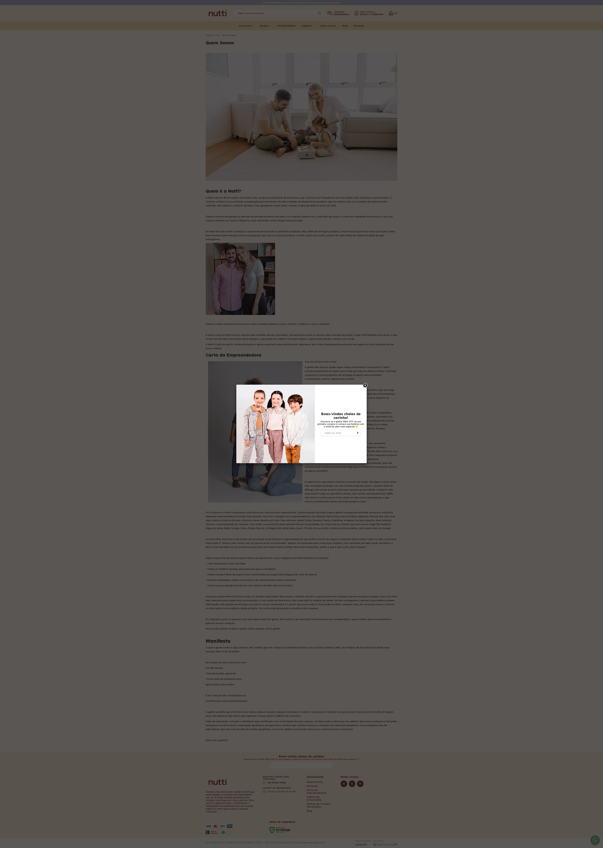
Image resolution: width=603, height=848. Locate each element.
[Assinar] (358, 433)
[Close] (365, 385)
